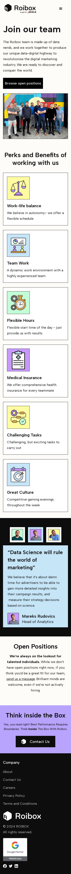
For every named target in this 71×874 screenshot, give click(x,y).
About (7, 771)
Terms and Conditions (20, 803)
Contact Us (40, 741)
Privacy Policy (14, 795)
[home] (20, 9)
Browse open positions (23, 83)
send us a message (20, 679)
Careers (9, 787)
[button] (60, 8)
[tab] (17, 534)
